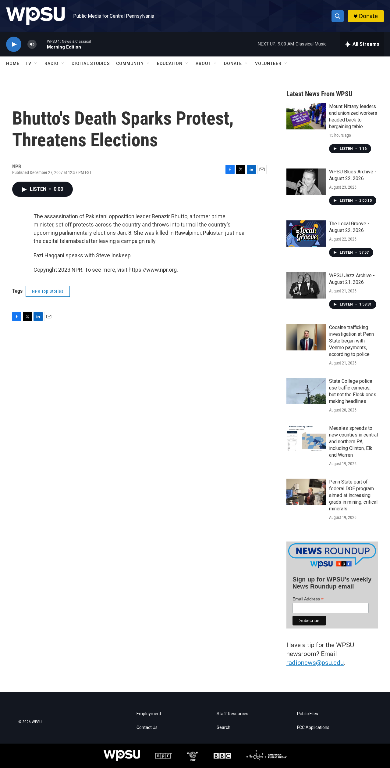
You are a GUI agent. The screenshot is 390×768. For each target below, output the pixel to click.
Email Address (308, 599)
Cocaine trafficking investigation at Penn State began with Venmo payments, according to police (351, 340)
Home (13, 63)
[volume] (32, 44)
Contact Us (147, 727)
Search (223, 727)
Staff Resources (232, 714)
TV (28, 63)
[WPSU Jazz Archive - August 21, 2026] (306, 285)
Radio (51, 63)
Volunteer (268, 63)
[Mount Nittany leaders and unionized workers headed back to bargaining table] (306, 116)
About (203, 63)
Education (170, 63)
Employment (148, 714)
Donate (368, 16)
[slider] (42, 44)
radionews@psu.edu (315, 662)
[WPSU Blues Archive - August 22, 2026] (306, 181)
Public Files (307, 714)
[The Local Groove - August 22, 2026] (306, 233)
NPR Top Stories (47, 291)
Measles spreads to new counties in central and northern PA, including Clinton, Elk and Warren (353, 441)
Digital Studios (91, 63)
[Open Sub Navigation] (36, 63)
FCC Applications (313, 727)
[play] (14, 44)
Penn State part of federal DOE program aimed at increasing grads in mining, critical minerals (353, 495)
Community (130, 63)
